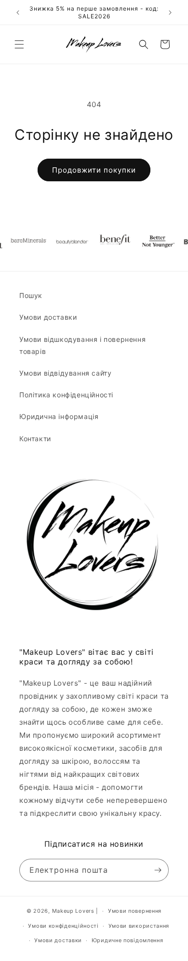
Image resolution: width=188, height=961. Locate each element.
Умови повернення (134, 910)
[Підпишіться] (157, 870)
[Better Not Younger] (153, 241)
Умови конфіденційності (63, 925)
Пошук (30, 295)
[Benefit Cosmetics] (109, 241)
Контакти (35, 438)
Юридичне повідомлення (127, 940)
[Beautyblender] (66, 241)
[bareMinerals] (22, 241)
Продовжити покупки (94, 170)
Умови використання (139, 925)
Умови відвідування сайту (65, 373)
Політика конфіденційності (66, 395)
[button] (19, 44)
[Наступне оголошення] (170, 12)
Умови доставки (48, 317)
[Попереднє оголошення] (17, 12)
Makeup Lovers (73, 910)
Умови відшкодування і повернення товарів (82, 345)
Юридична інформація (58, 416)
